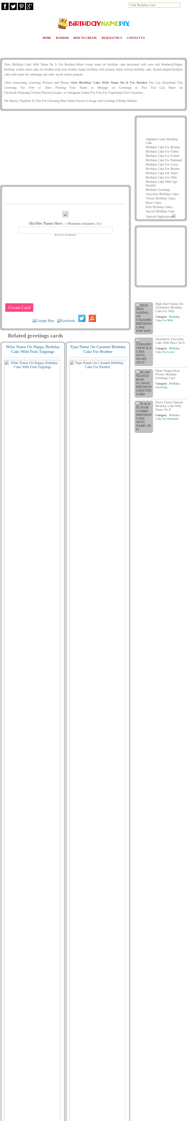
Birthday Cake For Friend (162, 156)
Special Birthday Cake (160, 211)
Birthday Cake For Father (162, 151)
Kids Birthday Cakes (159, 207)
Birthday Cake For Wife (161, 177)
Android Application (159, 216)
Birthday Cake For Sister (162, 173)
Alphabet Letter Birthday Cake (162, 141)
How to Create (85, 38)
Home (47, 38)
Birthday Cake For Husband (164, 160)
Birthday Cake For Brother (163, 147)
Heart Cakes (153, 202)
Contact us (136, 38)
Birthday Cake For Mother (163, 169)
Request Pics (112, 38)
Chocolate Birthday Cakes (162, 194)
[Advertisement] (65, 148)
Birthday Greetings (158, 189)
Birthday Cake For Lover (162, 164)
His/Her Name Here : (65, 223)
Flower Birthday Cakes (160, 198)
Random (62, 38)
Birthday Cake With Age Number (161, 183)
